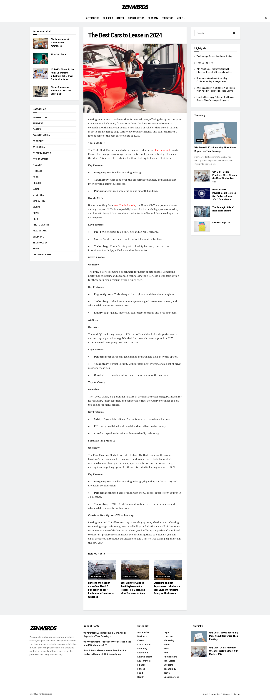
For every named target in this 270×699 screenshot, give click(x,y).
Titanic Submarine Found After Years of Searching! (61, 90)
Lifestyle (38, 195)
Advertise (215, 694)
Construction (136, 18)
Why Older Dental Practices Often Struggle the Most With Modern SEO (223, 651)
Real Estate (40, 230)
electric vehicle (162, 150)
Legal (36, 189)
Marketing (39, 201)
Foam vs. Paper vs (205, 62)
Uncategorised (98, 577)
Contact (236, 694)
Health (37, 183)
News (36, 213)
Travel (37, 248)
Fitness (37, 171)
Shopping (38, 236)
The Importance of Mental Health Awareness (60, 42)
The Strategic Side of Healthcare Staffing (214, 56)
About (205, 694)
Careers (226, 694)
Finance (37, 165)
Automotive (92, 18)
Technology (40, 242)
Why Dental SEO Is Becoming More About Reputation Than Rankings (223, 636)
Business (108, 18)
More (180, 18)
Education (167, 18)
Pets (35, 219)
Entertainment (42, 153)
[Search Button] (234, 33)
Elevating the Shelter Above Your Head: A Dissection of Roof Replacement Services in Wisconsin (101, 589)
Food (36, 177)
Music (36, 207)
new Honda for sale (124, 205)
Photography (41, 224)
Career (120, 18)
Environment (40, 159)
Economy (153, 18)
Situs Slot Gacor (59, 54)
